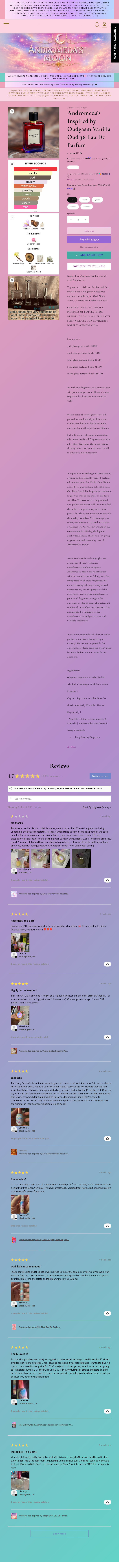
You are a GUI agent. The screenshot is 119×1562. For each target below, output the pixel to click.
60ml (75, 207)
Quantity (71, 213)
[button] (6, 46)
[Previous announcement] (6, 9)
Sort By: (87, 807)
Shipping (71, 180)
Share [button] (73, 746)
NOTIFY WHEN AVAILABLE (89, 266)
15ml (86, 200)
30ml (99, 200)
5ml (74, 200)
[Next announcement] (113, 9)
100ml (88, 207)
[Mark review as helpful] (107, 880)
